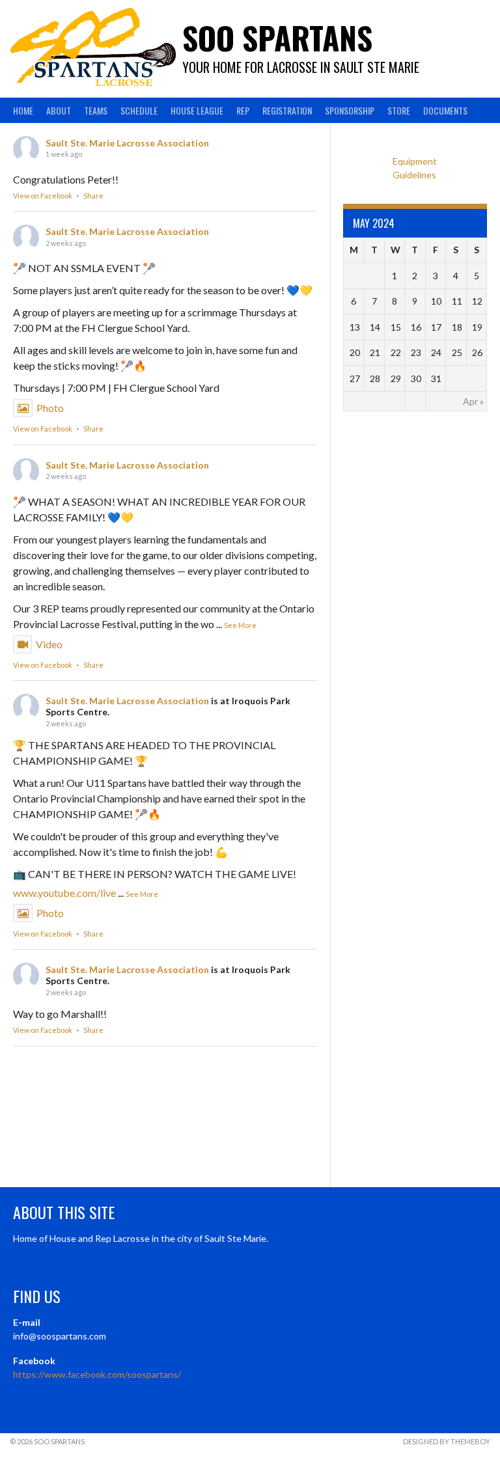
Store (398, 110)
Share (93, 195)
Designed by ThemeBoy (446, 1441)
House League (197, 110)
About (58, 110)
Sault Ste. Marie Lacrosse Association (127, 142)
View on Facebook (42, 195)
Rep (242, 110)
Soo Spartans (277, 37)
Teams (95, 110)
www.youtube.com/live (64, 892)
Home (23, 110)
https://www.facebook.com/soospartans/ (97, 1374)
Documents (445, 110)
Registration (287, 110)
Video (49, 644)
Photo (50, 408)
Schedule (139, 110)
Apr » (473, 401)
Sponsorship (349, 110)
